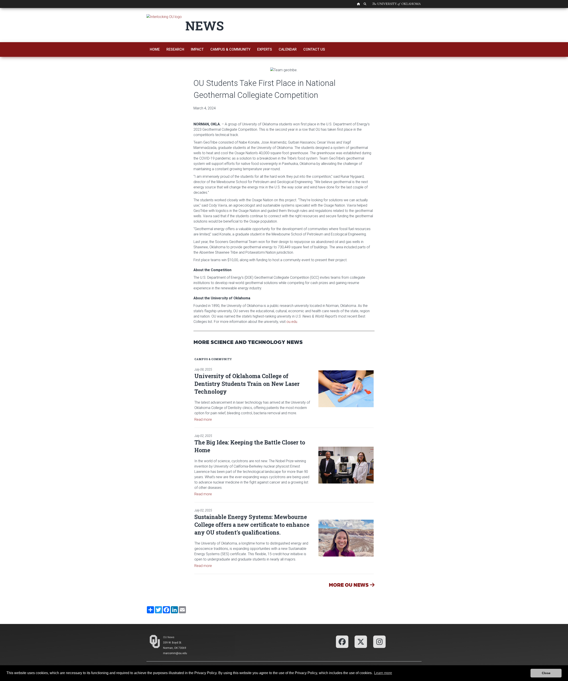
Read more (203, 419)
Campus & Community (230, 49)
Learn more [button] (383, 673)
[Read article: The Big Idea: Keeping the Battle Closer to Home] (346, 465)
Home (155, 49)
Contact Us (314, 49)
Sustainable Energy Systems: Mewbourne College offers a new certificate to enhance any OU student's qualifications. (251, 524)
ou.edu (291, 322)
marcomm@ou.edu (175, 653)
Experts (264, 49)
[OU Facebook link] (342, 641)
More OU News (349, 584)
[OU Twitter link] (361, 641)
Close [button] (546, 673)
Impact (197, 49)
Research (175, 49)
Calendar (288, 49)
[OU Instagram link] (379, 641)
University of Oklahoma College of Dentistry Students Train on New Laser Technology (247, 383)
